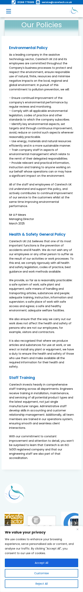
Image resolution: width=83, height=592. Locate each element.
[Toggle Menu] (9, 11)
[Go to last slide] (8, 523)
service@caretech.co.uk (57, 2)
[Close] (79, 529)
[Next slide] (75, 523)
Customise (41, 573)
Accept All (41, 563)
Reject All (42, 584)
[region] (41, 559)
